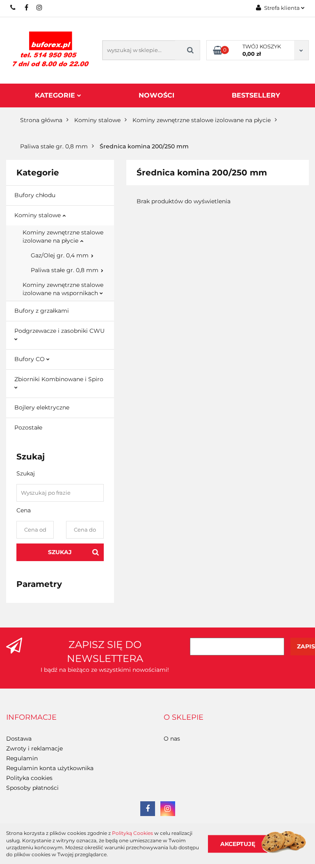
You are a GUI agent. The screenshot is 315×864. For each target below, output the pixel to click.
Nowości (156, 95)
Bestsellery (256, 95)
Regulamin (22, 758)
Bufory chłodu (34, 195)
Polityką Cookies (132, 833)
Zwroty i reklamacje (34, 748)
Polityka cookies (29, 778)
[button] (31, 717)
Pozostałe (28, 427)
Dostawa (19, 738)
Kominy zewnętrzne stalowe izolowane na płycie (63, 236)
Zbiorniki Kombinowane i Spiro (58, 379)
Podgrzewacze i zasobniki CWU (59, 330)
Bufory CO (30, 359)
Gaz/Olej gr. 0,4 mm (60, 255)
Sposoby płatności (32, 787)
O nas (172, 738)
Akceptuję (237, 843)
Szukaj (60, 552)
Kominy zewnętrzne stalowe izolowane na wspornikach (63, 289)
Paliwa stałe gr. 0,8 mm (65, 270)
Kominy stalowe (38, 215)
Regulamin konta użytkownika (50, 768)
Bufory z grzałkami (41, 310)
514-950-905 (13, 7)
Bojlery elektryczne (41, 407)
